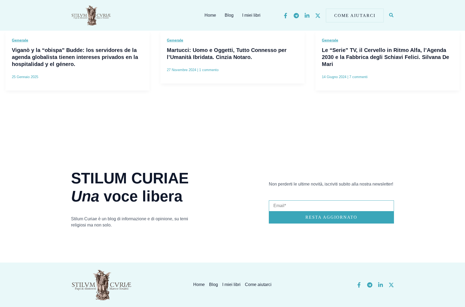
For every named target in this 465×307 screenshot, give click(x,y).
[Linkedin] (307, 15)
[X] (317, 15)
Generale (20, 40)
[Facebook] (285, 15)
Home (210, 15)
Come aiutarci (258, 284)
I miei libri (251, 15)
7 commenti (358, 77)
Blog (229, 15)
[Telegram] (296, 15)
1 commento (209, 70)
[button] (355, 15)
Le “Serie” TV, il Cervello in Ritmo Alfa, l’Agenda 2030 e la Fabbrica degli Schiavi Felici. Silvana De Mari (385, 57)
